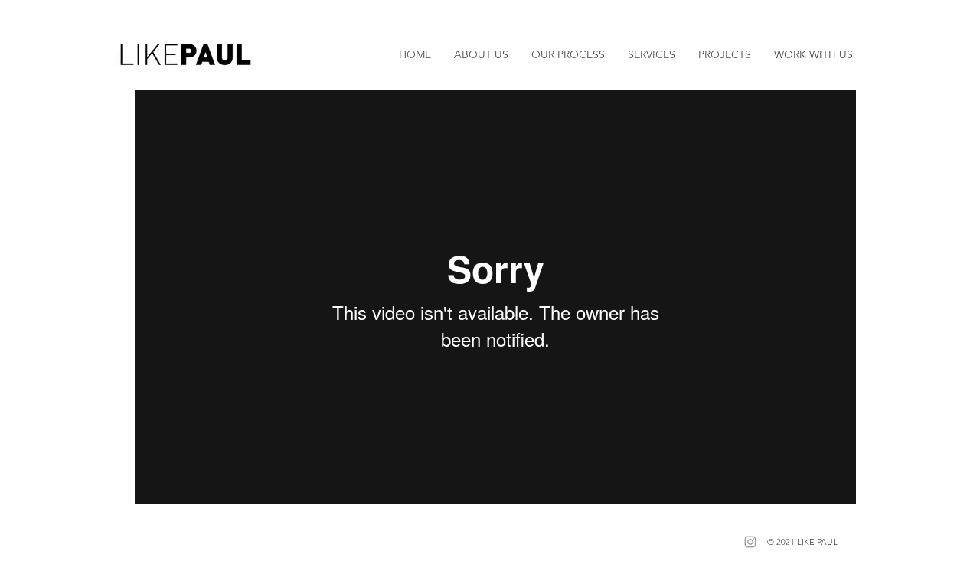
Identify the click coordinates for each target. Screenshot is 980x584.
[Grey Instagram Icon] (750, 542)
